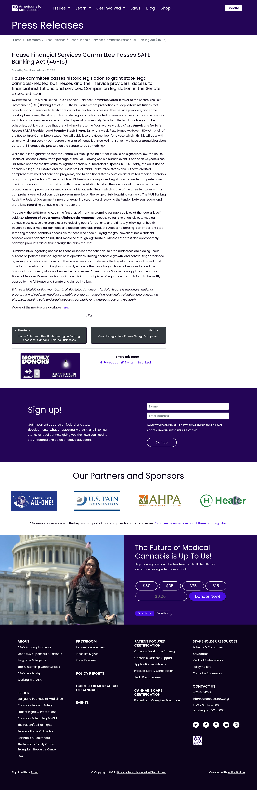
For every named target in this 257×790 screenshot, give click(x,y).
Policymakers (202, 667)
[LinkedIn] (236, 725)
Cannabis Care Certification (148, 692)
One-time (144, 613)
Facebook (110, 363)
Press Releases (55, 40)
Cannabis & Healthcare (34, 738)
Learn (82, 8)
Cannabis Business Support (153, 658)
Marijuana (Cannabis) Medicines (40, 699)
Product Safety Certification (154, 671)
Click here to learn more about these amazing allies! (191, 523)
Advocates (200, 654)
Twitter (129, 363)
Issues (60, 8)
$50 (146, 586)
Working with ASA (30, 680)
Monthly (162, 613)
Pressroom (33, 40)
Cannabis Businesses (207, 673)
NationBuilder (236, 772)
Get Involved (109, 8)
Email (34, 772)
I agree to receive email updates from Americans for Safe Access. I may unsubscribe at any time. (184, 428)
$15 (216, 586)
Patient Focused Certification (149, 643)
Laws (136, 8)
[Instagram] (216, 725)
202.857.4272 (202, 692)
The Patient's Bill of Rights (35, 725)
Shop (165, 8)
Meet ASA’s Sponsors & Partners (40, 654)
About (23, 641)
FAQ (20, 756)
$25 (193, 586)
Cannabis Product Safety (35, 705)
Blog (150, 8)
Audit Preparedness (148, 677)
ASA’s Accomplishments (34, 647)
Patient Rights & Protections (37, 712)
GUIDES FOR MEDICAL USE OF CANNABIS (97, 688)
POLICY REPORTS (90, 673)
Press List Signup (87, 654)
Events (82, 702)
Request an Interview (90, 647)
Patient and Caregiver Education (157, 700)
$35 (170, 586)
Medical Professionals (208, 660)
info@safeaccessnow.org (211, 699)
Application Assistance (150, 664)
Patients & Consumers (208, 647)
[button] (21, 501)
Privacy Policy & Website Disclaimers (141, 772)
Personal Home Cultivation (36, 731)
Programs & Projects (32, 660)
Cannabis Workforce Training (154, 651)
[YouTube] (226, 725)
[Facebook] (206, 725)
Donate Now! (207, 596)
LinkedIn (146, 363)
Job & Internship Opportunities (39, 667)
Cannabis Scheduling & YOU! (37, 718)
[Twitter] (196, 725)
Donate (233, 8)
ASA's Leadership (29, 673)
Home (17, 40)
